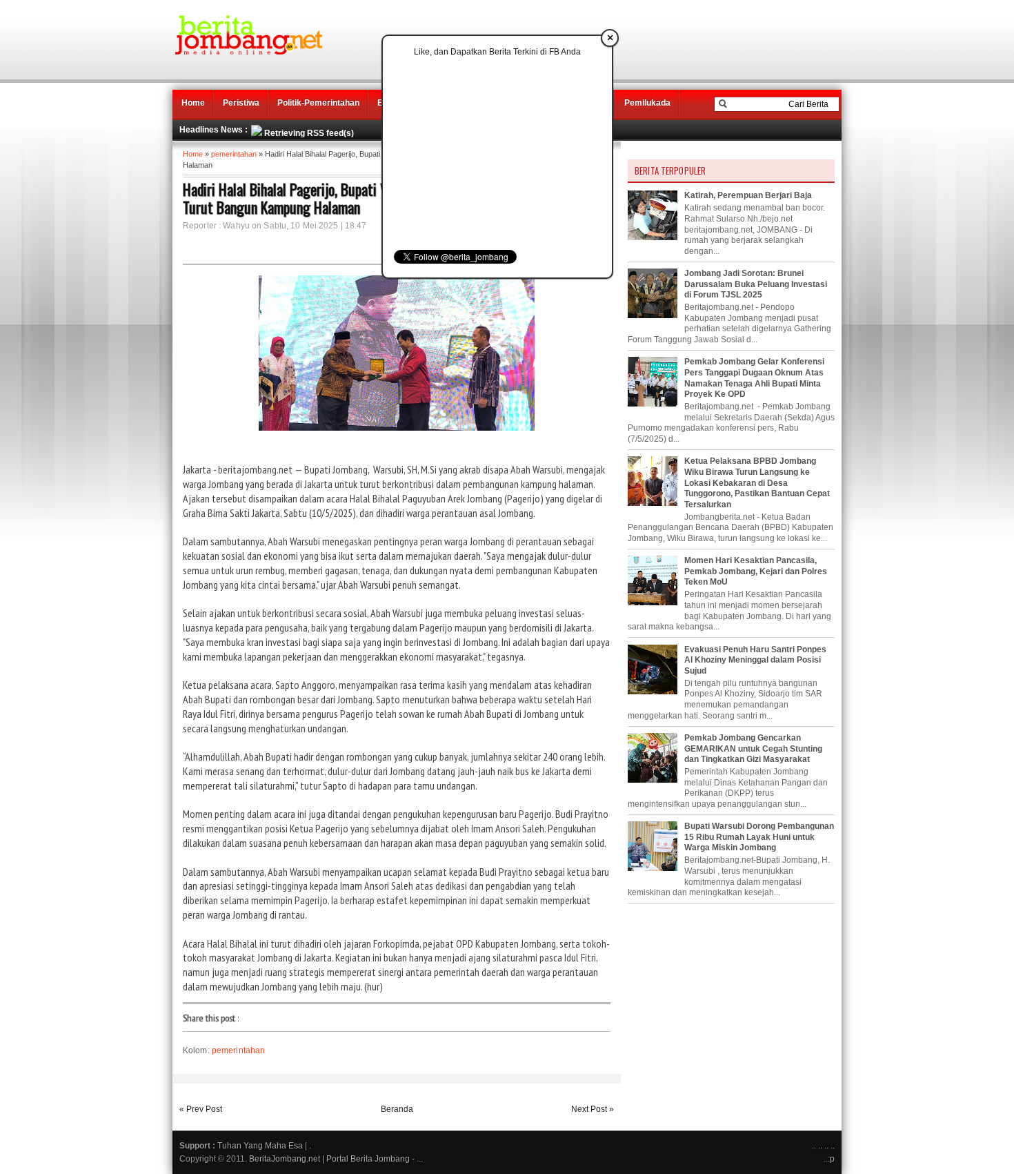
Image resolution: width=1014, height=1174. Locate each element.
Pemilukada (647, 103)
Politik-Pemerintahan (318, 103)
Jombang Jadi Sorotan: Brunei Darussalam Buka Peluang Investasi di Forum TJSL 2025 (755, 284)
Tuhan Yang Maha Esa (260, 1146)
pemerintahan (234, 154)
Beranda (397, 1109)
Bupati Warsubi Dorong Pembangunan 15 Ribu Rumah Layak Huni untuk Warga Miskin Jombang (759, 836)
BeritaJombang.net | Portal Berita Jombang (329, 1159)
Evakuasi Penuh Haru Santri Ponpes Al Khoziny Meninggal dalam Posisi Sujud (755, 660)
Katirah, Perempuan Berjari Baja (748, 195)
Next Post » (592, 1109)
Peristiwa (241, 103)
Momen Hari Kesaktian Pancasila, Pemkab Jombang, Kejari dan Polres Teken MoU (755, 571)
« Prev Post (200, 1109)
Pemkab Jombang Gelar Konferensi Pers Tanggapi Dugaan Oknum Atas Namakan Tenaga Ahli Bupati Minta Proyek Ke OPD (754, 378)
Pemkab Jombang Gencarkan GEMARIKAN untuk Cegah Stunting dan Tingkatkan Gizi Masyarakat (753, 748)
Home (193, 103)
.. (820, 1146)
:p (831, 1159)
